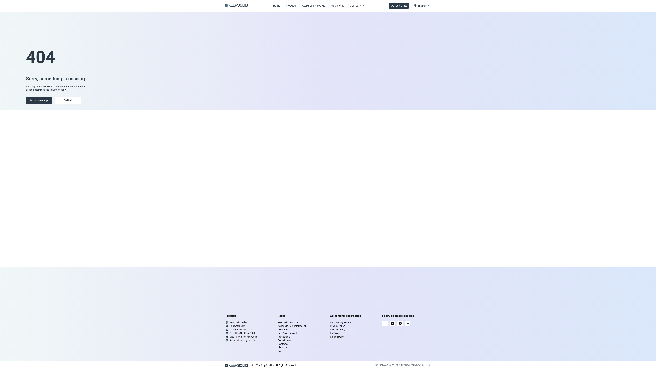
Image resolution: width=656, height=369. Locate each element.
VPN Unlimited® (238, 322)
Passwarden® (237, 326)
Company (355, 5)
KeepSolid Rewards (313, 5)
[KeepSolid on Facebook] (385, 323)
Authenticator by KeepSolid (244, 340)
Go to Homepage (39, 100)
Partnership (337, 5)
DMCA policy (336, 333)
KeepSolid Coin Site (288, 322)
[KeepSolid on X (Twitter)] (392, 323)
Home (276, 5)
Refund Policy (337, 336)
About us (282, 347)
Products (291, 5)
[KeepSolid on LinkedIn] (407, 323)
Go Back (68, 100)
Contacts (283, 344)
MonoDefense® (238, 329)
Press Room (284, 340)
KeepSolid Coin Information (292, 326)
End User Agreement (341, 322)
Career (281, 351)
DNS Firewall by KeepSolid (243, 336)
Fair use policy (337, 329)
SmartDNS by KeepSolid (242, 333)
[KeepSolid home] (237, 6)
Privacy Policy (337, 326)
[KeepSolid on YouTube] (400, 323)
